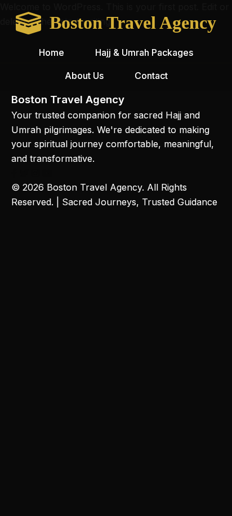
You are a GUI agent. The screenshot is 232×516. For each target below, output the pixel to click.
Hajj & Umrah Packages (144, 52)
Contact (151, 75)
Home (51, 52)
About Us (84, 75)
